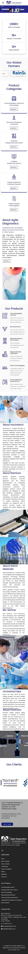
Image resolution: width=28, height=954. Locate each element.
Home (2, 858)
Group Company (5, 864)
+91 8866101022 (7, 923)
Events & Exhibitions (6, 869)
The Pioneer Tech (15, 949)
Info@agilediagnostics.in (9, 929)
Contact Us (4, 876)
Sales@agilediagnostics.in (9, 926)
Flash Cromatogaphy (6, 892)
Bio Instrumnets (5, 902)
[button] (2, 9)
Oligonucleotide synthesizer (8, 895)
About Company (5, 861)
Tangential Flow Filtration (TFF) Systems (11, 900)
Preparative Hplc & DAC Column (9, 890)
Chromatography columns (7, 887)
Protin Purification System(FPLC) (9, 897)
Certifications (4, 866)
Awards (3, 871)
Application (4, 874)
